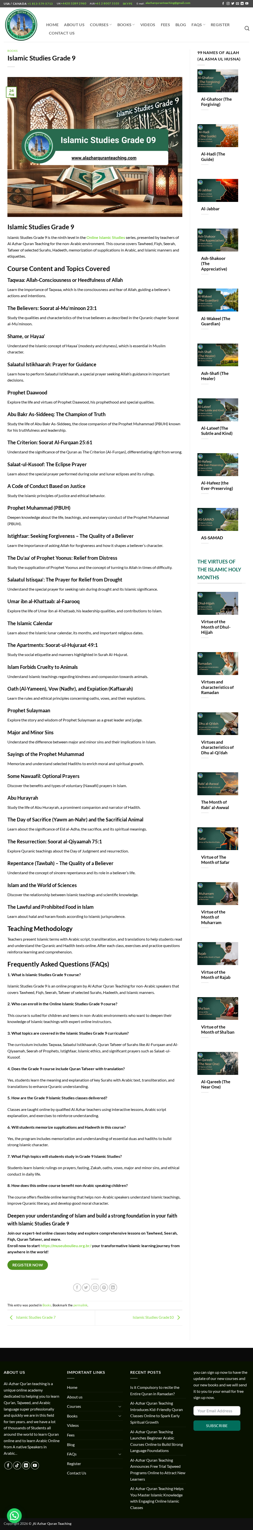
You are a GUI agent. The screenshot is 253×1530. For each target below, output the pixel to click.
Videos (147, 24)
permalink (80, 1305)
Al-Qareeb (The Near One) (215, 1084)
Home (52, 24)
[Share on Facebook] (77, 1287)
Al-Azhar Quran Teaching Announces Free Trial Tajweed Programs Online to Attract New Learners (157, 1469)
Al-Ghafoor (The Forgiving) (216, 102)
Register (220, 24)
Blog (180, 24)
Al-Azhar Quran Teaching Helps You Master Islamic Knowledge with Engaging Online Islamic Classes (157, 1498)
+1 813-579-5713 (40, 3)
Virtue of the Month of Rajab (216, 975)
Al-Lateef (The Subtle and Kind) (216, 431)
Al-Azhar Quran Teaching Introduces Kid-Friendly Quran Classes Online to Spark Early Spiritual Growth (156, 1412)
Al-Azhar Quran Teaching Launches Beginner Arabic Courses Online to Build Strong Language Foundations (156, 1441)
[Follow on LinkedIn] (242, 3)
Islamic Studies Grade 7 (35, 1317)
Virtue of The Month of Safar (215, 860)
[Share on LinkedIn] (113, 1287)
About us (74, 24)
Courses (99, 24)
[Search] (247, 28)
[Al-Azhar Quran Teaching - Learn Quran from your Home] (21, 25)
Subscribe (217, 1425)
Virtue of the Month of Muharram (213, 917)
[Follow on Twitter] (232, 3)
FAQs (196, 24)
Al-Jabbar (210, 208)
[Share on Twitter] (86, 1287)
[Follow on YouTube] (246, 3)
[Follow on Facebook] (223, 3)
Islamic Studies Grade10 (153, 1317)
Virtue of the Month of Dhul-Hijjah (216, 627)
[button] (14, 1515)
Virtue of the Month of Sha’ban (217, 1030)
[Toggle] (120, 1406)
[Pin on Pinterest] (104, 1287)
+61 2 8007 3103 (107, 3)
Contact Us (62, 33)
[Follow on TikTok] (17, 1465)
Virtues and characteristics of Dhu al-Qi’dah (217, 747)
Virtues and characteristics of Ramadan (217, 687)
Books (124, 24)
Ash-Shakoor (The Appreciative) (214, 263)
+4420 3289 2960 (73, 3)
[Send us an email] (237, 3)
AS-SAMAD (212, 537)
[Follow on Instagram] (228, 3)
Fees (165, 24)
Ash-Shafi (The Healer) (215, 376)
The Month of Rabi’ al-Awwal (215, 805)
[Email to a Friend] (95, 1287)
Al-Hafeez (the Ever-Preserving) (217, 486)
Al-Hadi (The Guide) (213, 157)
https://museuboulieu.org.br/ (66, 1245)
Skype (128, 3)
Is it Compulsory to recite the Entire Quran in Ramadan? (154, 1390)
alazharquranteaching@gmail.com (167, 3)
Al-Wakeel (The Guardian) (215, 321)
